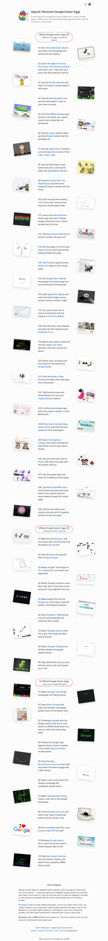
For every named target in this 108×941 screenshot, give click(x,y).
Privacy (56, 931)
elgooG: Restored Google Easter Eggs (55, 11)
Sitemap (41, 931)
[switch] (85, 4)
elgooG (47, 928)
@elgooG (25, 905)
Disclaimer (49, 931)
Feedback (34, 931)
